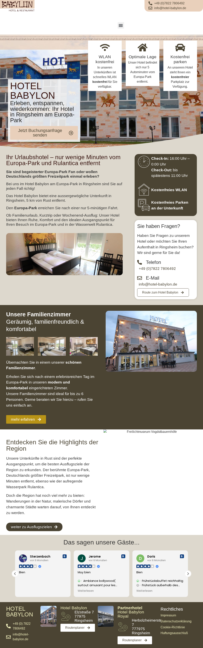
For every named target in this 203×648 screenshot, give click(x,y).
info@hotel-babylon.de (158, 284)
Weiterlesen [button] (86, 591)
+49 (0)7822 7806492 (157, 268)
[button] (121, 25)
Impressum (168, 615)
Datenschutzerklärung (176, 621)
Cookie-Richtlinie (173, 627)
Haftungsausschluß (174, 633)
